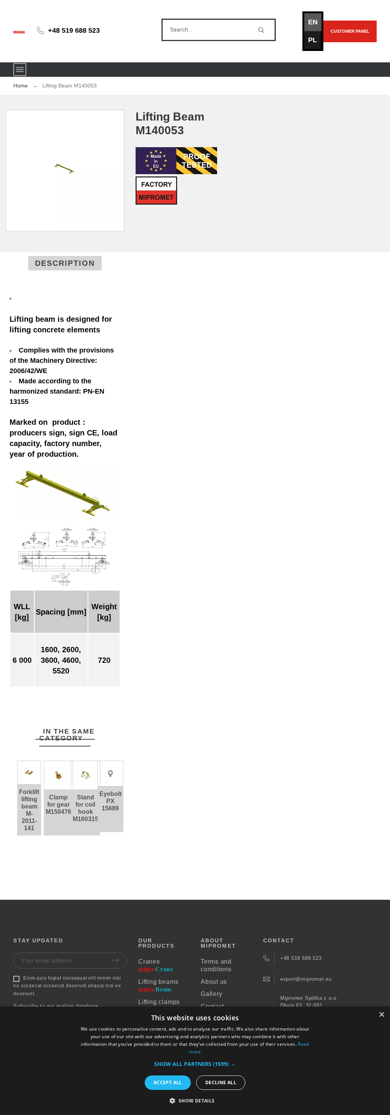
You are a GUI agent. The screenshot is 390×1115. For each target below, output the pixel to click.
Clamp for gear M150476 (58, 804)
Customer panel (350, 31)
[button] (30, 780)
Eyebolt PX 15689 (110, 801)
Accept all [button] (167, 1082)
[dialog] (195, 1061)
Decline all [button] (220, 1082)
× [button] (381, 1015)
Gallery (211, 994)
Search (266, 30)
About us (214, 981)
